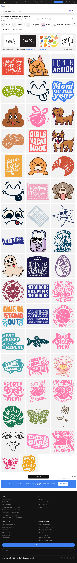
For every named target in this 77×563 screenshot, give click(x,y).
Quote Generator (44, 538)
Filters (7, 30)
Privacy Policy (43, 504)
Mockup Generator (45, 530)
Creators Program (8, 524)
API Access (6, 532)
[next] (69, 477)
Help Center (42, 507)
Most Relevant (17, 30)
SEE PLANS (63, 484)
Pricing (40, 499)
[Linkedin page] (73, 558)
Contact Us (6, 535)
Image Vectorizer (44, 532)
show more (68, 49)
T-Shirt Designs (7, 502)
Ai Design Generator (45, 527)
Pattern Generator (45, 540)
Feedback (5, 538)
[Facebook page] (64, 558)
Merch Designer (44, 524)
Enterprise (5, 530)
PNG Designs (6, 504)
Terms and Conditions (46, 502)
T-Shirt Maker (43, 535)
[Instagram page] (61, 558)
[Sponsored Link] (20, 41)
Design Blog (6, 499)
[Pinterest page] (67, 558)
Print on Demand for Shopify (12, 518)
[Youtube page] (70, 558)
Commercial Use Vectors (11, 510)
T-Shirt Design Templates (11, 507)
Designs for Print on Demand (12, 512)
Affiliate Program (8, 527)
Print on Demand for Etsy (11, 515)
